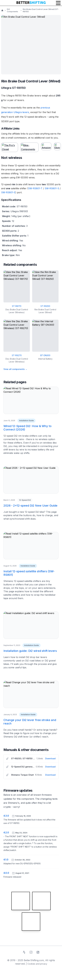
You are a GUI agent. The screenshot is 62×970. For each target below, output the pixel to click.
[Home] (2, 10)
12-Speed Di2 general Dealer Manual (23, 766)
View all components (15, 369)
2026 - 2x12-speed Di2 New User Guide (30, 505)
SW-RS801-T (35, 188)
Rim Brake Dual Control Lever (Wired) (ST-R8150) (41, 10)
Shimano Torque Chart (22, 775)
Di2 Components (12, 10)
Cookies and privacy (37, 964)
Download (50, 758)
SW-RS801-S (52, 188)
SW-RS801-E (8, 192)
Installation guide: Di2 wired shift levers (30, 651)
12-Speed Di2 (25, 500)
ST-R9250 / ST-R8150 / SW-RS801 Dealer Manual (23, 758)
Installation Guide (26, 420)
